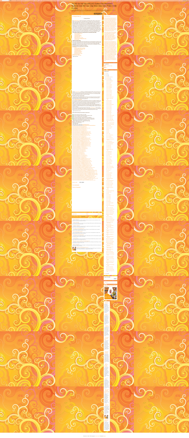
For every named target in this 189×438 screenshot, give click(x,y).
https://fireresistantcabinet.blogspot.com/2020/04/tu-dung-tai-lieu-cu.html (82, 179)
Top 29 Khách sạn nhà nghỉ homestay (78, 234)
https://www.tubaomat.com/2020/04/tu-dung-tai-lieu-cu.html (80, 140)
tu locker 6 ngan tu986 (109, 119)
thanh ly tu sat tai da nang (110, 219)
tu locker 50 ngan (109, 112)
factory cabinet (113, 38)
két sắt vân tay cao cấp (77, 52)
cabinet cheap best (107, 38)
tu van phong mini (109, 57)
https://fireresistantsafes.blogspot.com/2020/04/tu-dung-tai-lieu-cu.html (82, 168)
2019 (106, 273)
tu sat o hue (108, 155)
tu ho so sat (107, 48)
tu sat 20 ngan (108, 196)
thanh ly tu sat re (108, 224)
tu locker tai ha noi (109, 90)
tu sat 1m (107, 193)
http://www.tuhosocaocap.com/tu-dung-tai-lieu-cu (79, 151)
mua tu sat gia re (108, 136)
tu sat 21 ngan (108, 198)
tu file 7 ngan (108, 133)
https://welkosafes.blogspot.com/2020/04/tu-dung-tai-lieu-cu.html (81, 160)
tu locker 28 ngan (109, 101)
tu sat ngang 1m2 (109, 151)
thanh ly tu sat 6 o (109, 216)
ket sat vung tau (108, 19)
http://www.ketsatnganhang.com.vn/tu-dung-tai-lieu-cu (80, 147)
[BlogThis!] (80, 182)
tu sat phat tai (112, 26)
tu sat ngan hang (108, 152)
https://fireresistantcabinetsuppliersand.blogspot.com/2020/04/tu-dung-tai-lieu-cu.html (84, 170)
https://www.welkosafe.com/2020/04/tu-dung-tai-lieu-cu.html (80, 134)
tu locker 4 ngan (108, 111)
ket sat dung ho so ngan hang (109, 25)
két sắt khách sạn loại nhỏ (78, 49)
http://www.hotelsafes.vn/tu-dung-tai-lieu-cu (78, 153)
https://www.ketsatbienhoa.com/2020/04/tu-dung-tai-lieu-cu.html (81, 132)
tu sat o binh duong (109, 160)
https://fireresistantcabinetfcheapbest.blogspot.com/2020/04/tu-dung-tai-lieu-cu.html (84, 176)
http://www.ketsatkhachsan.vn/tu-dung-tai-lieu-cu (79, 156)
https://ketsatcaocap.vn (85, 124)
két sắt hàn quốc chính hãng (76, 55)
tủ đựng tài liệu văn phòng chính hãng (80, 38)
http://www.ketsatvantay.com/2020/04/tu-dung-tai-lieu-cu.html (81, 159)
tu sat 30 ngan (108, 201)
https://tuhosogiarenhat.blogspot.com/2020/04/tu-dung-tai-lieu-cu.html (82, 165)
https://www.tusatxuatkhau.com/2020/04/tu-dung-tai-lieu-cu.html (81, 143)
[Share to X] (81, 182)
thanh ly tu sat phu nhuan (110, 211)
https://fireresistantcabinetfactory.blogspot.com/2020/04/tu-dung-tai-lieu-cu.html (83, 177)
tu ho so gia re (112, 33)
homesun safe (108, 21)
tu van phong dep (112, 58)
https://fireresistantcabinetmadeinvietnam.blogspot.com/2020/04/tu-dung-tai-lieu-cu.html (84, 173)
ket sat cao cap (106, 20)
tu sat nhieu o (108, 170)
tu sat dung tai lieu (109, 54)
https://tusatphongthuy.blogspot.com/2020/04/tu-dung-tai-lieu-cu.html (82, 164)
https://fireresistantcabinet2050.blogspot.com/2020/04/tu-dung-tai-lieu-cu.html (83, 175)
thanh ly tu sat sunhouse (110, 252)
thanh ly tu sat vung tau (109, 256)
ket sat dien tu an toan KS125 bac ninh (78, 228)
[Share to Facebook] (82, 182)
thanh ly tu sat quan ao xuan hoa (109, 237)
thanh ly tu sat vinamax (109, 257)
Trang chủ (106, 282)
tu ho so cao (114, 53)
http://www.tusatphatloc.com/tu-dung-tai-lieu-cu (79, 150)
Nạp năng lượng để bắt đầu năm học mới (82, 247)
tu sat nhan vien (108, 146)
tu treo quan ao (108, 55)
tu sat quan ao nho (109, 185)
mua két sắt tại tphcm (77, 50)
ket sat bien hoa (113, 19)
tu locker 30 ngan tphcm (110, 104)
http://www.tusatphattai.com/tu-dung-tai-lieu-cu (79, 149)
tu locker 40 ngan (109, 108)
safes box (112, 28)
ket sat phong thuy (107, 22)
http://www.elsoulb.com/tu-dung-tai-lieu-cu (78, 152)
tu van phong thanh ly (110, 59)
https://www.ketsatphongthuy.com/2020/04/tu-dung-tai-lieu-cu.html (81, 139)
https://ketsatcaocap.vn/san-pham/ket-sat (89, 125)
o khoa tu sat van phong (110, 167)
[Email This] (79, 182)
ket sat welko (111, 45)
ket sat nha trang (109, 18)
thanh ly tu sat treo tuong (110, 269)
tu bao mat (112, 22)
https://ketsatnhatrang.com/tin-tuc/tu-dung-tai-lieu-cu (79, 129)
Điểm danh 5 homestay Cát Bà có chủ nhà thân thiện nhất (106, 391)
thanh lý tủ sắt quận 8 (76, 244)
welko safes (111, 20)
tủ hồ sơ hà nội (76, 39)
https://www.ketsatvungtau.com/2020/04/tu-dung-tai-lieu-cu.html (81, 131)
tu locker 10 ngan (109, 95)
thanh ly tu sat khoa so (109, 210)
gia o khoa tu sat (108, 168)
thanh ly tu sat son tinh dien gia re (109, 245)
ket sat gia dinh (111, 51)
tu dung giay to (109, 32)
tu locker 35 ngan (109, 105)
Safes (106, 67)
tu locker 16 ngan (109, 94)
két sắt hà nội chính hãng (78, 53)
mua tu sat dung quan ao (110, 142)
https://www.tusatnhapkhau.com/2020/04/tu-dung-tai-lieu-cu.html (81, 144)
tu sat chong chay (110, 23)
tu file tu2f (107, 132)
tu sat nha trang (108, 147)
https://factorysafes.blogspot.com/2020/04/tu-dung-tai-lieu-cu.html (81, 166)
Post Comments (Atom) (88, 216)
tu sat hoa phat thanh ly (109, 180)
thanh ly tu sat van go (109, 266)
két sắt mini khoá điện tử (78, 51)
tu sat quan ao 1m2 (109, 181)
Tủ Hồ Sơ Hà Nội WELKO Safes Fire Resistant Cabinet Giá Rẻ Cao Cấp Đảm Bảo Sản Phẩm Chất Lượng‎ (94, 6)
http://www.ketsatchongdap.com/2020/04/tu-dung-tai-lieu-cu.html (81, 158)
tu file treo (107, 129)
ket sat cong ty (108, 44)
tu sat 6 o (107, 171)
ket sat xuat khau (111, 42)
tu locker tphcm (108, 88)
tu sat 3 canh (108, 204)
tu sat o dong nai (108, 162)
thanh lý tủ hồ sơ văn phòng (78, 37)
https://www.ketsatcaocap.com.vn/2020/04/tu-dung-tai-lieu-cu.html (81, 133)
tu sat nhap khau (109, 24)
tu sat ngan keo (108, 145)
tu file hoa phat (108, 125)
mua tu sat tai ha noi (109, 137)
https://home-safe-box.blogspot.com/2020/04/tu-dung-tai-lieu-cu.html (82, 161)
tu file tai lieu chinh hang (110, 124)
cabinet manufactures (107, 36)
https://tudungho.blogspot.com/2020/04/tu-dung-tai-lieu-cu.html (81, 162)
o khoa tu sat (108, 164)
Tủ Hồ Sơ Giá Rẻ (77, 34)
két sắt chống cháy (107, 16)
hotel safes (108, 28)
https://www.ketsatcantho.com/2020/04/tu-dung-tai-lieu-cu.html (81, 135)
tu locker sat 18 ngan (76, 222)
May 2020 (108, 78)
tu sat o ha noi (108, 158)
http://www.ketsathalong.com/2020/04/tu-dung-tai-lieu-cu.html (81, 141)
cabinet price (109, 37)
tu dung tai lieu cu (77, 91)
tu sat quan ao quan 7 (109, 184)
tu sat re (107, 189)
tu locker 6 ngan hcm (109, 116)
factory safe (106, 34)
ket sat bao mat (113, 44)
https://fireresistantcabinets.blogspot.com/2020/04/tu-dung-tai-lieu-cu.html (82, 169)
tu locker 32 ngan (109, 107)
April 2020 (108, 79)
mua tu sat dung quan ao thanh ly (77, 231)
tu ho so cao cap (109, 27)
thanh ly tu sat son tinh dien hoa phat (109, 247)
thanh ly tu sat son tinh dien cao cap (109, 249)
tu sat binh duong (109, 56)
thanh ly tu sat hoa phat (109, 238)
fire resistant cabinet (107, 39)
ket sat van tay (111, 30)
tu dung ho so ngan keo (76, 225)
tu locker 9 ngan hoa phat (110, 122)
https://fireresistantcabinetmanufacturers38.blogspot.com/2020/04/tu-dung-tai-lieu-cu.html (85, 178)
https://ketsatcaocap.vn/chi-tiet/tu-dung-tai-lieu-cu (79, 126)
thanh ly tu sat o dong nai (110, 220)
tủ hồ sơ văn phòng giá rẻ (78, 33)
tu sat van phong (112, 52)
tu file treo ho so (108, 128)
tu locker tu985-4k (109, 86)
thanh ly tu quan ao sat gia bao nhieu (109, 226)
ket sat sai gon (111, 43)
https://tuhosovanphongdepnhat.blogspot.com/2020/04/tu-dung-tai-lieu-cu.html (83, 167)
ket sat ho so (109, 47)
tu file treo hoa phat (109, 126)
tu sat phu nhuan (108, 175)
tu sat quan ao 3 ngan (109, 183)
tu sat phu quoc (108, 174)
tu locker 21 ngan (109, 100)
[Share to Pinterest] (83, 182)
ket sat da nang (113, 21)
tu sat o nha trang (109, 156)
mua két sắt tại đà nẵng (76, 54)
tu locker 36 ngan (109, 103)
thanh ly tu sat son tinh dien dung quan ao (109, 243)
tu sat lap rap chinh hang (110, 190)
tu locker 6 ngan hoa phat (110, 115)
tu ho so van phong (110, 49)
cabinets (110, 35)
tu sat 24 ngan (108, 197)
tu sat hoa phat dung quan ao (109, 179)
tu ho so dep (110, 34)
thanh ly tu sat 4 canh (109, 207)
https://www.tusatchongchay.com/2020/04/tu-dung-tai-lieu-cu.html (81, 142)
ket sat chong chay (112, 29)
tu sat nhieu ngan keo (109, 143)
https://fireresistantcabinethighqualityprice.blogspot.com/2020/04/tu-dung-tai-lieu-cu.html (85, 174)
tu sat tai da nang (109, 163)
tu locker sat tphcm (109, 84)
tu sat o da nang (108, 159)
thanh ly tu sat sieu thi (109, 251)
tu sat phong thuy (107, 33)
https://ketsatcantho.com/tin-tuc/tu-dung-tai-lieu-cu (79, 127)
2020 (106, 75)
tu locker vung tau (109, 91)
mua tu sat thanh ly (109, 141)
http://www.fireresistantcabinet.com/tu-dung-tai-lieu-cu (80, 148)
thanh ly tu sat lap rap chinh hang (109, 222)
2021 (106, 74)
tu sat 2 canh (108, 200)
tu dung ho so (112, 48)
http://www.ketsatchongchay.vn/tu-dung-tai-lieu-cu (79, 157)
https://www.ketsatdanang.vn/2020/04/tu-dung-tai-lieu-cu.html (81, 138)
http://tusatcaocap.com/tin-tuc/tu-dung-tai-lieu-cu (79, 136)
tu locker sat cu (108, 83)
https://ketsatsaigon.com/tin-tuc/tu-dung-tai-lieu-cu (79, 130)
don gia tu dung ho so (76, 219)
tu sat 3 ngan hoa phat (109, 202)
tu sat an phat (114, 24)
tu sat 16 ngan (108, 194)
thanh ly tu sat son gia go (110, 241)
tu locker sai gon (108, 82)
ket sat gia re (106, 45)
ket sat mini (106, 41)
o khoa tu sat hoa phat (109, 166)
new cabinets (114, 37)
